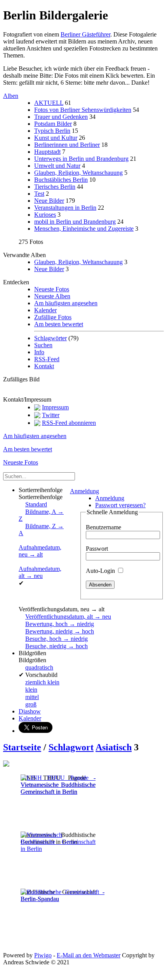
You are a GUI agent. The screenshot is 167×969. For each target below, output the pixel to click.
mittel (32, 697)
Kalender (45, 310)
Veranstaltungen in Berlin (65, 207)
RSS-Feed (46, 359)
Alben (10, 95)
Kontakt (44, 366)
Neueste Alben (52, 296)
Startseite (22, 747)
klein (31, 689)
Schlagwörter (50, 338)
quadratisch (39, 667)
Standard (36, 504)
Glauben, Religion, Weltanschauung (78, 172)
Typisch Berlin (52, 130)
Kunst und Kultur (55, 137)
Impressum (55, 407)
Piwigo (43, 955)
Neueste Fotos (51, 289)
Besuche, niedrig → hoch (56, 646)
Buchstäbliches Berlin (61, 179)
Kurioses (45, 214)
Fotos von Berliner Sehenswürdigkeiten (82, 109)
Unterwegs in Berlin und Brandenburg (81, 158)
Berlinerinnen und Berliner (67, 144)
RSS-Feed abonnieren (69, 422)
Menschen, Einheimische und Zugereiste (84, 228)
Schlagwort (71, 747)
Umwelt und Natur (57, 165)
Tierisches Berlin (54, 186)
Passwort (97, 548)
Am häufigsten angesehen (65, 303)
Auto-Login (101, 570)
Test (39, 193)
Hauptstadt (47, 151)
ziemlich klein (42, 682)
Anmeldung (84, 491)
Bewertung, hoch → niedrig (59, 624)
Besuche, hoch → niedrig (56, 638)
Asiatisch (114, 747)
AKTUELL (48, 102)
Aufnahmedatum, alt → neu (40, 572)
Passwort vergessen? (120, 505)
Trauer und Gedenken (61, 116)
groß (31, 704)
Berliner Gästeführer (85, 34)
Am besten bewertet (58, 324)
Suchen (43, 345)
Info (39, 352)
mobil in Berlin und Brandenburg (75, 221)
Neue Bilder (49, 200)
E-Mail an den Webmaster (88, 955)
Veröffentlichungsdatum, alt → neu (68, 616)
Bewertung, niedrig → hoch (59, 631)
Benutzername (103, 527)
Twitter (50, 415)
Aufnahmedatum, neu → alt (40, 551)
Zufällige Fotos (52, 317)
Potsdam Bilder (53, 123)
